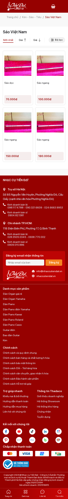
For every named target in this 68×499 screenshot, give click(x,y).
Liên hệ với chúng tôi (14, 411)
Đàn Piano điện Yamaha (16, 309)
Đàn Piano (9, 304)
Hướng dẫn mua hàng (15, 406)
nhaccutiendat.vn (46, 276)
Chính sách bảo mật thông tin (19, 363)
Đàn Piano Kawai (12, 314)
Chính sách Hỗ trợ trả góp (17, 383)
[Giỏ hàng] (53, 6)
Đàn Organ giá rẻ (12, 293)
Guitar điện (9, 330)
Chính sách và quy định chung (20, 352)
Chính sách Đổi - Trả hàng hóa (20, 368)
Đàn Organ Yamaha (14, 298)
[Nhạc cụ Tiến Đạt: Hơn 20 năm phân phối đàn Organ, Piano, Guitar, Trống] (17, 6)
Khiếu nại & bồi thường (15, 396)
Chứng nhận (44, 411)
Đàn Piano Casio (12, 324)
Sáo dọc (9, 82)
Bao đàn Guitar (11, 335)
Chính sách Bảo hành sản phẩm (21, 378)
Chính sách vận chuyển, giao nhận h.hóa (25, 373)
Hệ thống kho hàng (47, 406)
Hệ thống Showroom (48, 401)
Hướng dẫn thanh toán (15, 401)
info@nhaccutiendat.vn (49, 271)
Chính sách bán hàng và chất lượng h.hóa (26, 357)
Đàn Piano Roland (13, 319)
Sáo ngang (43, 82)
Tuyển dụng (43, 416)
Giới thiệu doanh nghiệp (50, 396)
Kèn (5, 340)
